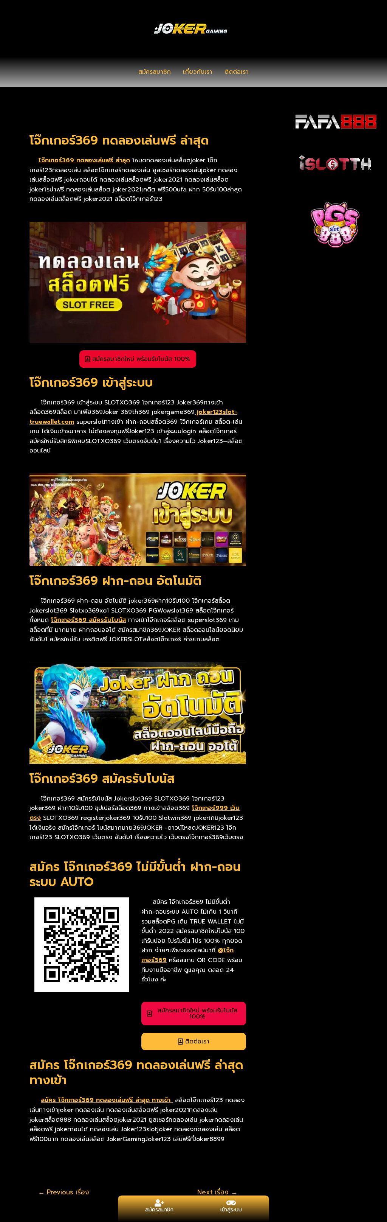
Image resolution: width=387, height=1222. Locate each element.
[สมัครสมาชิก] (159, 1203)
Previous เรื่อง (63, 1192)
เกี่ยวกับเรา (197, 71)
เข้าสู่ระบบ (231, 1210)
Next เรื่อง (217, 1192)
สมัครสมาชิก (154, 71)
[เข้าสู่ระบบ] (231, 1203)
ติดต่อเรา (236, 71)
